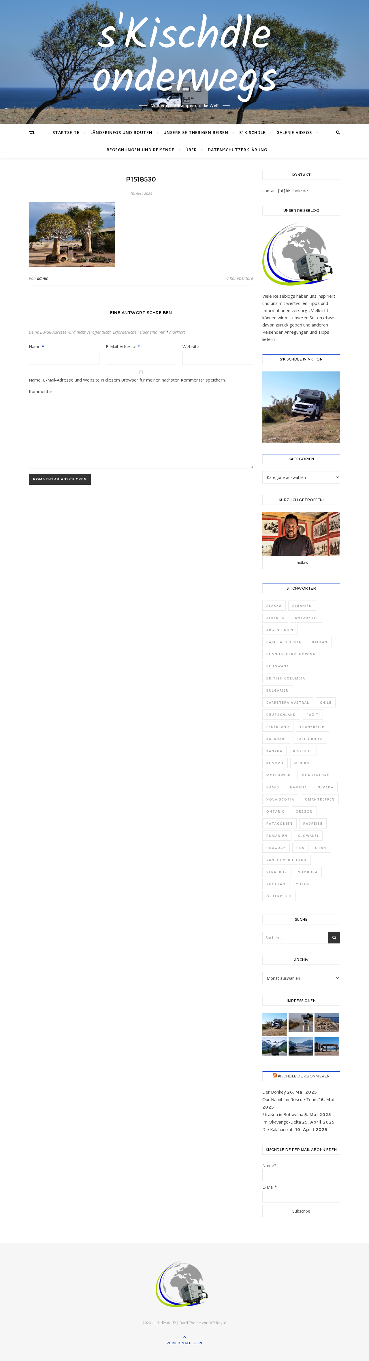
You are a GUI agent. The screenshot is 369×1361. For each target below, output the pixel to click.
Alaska (274, 605)
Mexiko (302, 763)
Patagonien (279, 823)
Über (191, 149)
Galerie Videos (294, 132)
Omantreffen (320, 799)
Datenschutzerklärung (237, 149)
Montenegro (316, 775)
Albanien (302, 605)
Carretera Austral (287, 702)
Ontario (275, 811)
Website (190, 346)
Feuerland (277, 726)
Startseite (66, 132)
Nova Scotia (280, 799)
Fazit (313, 714)
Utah (320, 847)
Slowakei (308, 835)
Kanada (274, 751)
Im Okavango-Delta (281, 1122)
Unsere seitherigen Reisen (195, 132)
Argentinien (279, 630)
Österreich (279, 896)
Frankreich (312, 726)
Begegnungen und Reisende (140, 149)
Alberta (275, 618)
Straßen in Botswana (282, 1114)
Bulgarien (277, 690)
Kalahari (276, 739)
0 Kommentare (239, 278)
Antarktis (306, 618)
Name (36, 346)
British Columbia (285, 678)
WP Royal (217, 1322)
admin (42, 278)
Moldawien (278, 775)
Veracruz (276, 872)
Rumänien (276, 835)
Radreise (313, 823)
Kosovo (275, 763)
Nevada (326, 787)
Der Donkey (274, 1092)
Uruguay (276, 847)
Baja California (283, 642)
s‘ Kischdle (252, 132)
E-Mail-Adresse (123, 346)
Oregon (304, 811)
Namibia (298, 787)
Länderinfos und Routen (122, 132)
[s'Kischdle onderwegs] (184, 1284)
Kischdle (303, 751)
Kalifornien (310, 739)
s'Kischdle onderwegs (184, 58)
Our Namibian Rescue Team (290, 1099)
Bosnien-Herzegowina (290, 654)
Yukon (303, 884)
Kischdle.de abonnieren (304, 1076)
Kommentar (40, 391)
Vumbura (308, 872)
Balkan (319, 642)
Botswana (277, 666)
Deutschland (281, 714)
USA (300, 847)
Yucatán (275, 884)
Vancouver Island (286, 860)
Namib (272, 787)
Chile (326, 702)
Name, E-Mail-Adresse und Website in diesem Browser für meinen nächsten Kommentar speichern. (127, 380)
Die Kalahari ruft (278, 1129)
